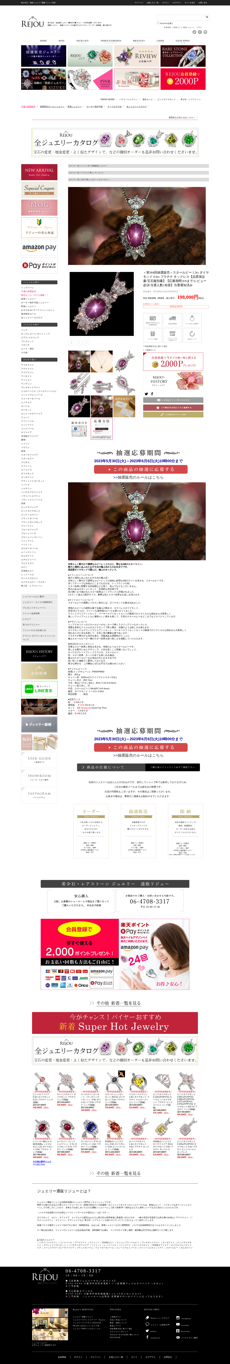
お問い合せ (203, 3)
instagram (186, 1318)
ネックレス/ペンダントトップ (35, 334)
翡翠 (23, 503)
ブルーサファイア (29, 530)
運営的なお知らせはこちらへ (182, 117)
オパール (25, 406)
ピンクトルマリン (29, 515)
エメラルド (26, 402)
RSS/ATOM (115, 1337)
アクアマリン (27, 372)
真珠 (23, 451)
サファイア (26, 432)
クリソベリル (27, 421)
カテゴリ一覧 (74, 166)
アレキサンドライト (30, 387)
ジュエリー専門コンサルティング (87, 1329)
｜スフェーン (93, 1242)
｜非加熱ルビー (107, 1242)
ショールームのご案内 (33, 597)
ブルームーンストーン (31, 537)
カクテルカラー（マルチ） (34, 582)
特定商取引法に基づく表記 (121, 1329)
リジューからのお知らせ (34, 630)
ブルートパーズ (28, 533)
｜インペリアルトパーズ (125, 1248)
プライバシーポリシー (119, 1332)
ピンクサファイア (29, 507)
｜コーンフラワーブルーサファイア (58, 1248)
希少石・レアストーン (191, 99)
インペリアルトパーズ (31, 395)
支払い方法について (118, 1320)
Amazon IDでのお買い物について (124, 1334)
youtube (185, 1325)
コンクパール (27, 429)
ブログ (199, 27)
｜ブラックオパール (84, 1248)
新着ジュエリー (28, 299)
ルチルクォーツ (28, 560)
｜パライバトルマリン (47, 1242)
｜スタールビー (171, 1248)
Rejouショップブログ (160, 1318)
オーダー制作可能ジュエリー (35, 303)
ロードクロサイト (29, 578)
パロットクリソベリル (31, 500)
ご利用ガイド (177, 27)
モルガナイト (27, 556)
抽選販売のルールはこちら (141, 477)
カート (134, 1357)
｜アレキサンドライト (150, 1242)
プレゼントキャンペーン (34, 608)
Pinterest (185, 1331)
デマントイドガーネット (33, 481)
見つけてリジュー (31, 625)
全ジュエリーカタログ (31, 318)
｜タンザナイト (167, 1242)
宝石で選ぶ (85, 179)
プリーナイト (27, 526)
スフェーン (26, 466)
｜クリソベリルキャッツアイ (150, 1248)
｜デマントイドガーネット (54, 1245)
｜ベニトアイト (124, 1245)
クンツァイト (27, 425)
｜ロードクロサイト (140, 1245)
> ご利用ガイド (149, 350)
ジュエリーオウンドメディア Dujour (89, 1320)
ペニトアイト (27, 541)
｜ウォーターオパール (103, 1248)
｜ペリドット (95, 1245)
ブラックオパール (29, 518)
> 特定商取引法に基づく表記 (155, 346)
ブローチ (25, 345)
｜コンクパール (65, 1242)
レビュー (191, 27)
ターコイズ (26, 470)
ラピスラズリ (27, 563)
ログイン (165, 3)
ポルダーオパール (29, 548)
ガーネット (26, 410)
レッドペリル (27, 575)
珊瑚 (23, 440)
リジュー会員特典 (31, 613)
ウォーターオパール (30, 399)
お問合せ (168, 1357)
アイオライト (27, 365)
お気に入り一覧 (153, 3)
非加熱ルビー (27, 571)
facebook (155, 1338)
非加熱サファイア (29, 436)
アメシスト (26, 380)
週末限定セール (28, 314)
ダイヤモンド (27, 474)
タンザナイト (27, 477)
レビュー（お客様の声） (161, 1325)
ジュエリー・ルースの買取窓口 (38, 602)
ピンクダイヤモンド (166, 99)
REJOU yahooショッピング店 (86, 1326)
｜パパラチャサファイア (77, 1245)
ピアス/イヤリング (30, 338)
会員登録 (167, 27)
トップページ (27, 288)
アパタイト (26, 376)
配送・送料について (118, 1323)
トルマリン (26, 488)
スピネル (25, 462)
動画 (185, 27)
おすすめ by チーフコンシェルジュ (38, 310)
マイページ (139, 3)
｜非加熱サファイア (159, 1245)
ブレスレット (27, 341)
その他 (24, 353)
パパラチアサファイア (31, 492)
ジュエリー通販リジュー (83, 1317)
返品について (115, 1326)
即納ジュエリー (28, 306)
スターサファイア (29, 455)
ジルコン (25, 447)
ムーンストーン (28, 552)
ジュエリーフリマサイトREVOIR (87, 1323)
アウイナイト (27, 369)
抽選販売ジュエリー (99, 166)
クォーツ (25, 417)
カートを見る (190, 3)
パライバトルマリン (128, 99)
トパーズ (25, 485)
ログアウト (177, 3)
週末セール (148, 99)
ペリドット (26, 545)
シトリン (25, 444)
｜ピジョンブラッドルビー (127, 1242)
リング (24, 330)
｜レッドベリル (109, 1245)
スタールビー (27, 459)
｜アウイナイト (80, 1242)
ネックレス (99, 173)
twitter (154, 1331)
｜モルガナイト (186, 1248)
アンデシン (26, 384)
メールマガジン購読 (189, 1338)
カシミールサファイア (31, 414)
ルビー (24, 567)
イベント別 (85, 166)
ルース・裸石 (27, 349)
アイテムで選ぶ (87, 173)
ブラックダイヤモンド (31, 522)
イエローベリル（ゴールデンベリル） (39, 391)
